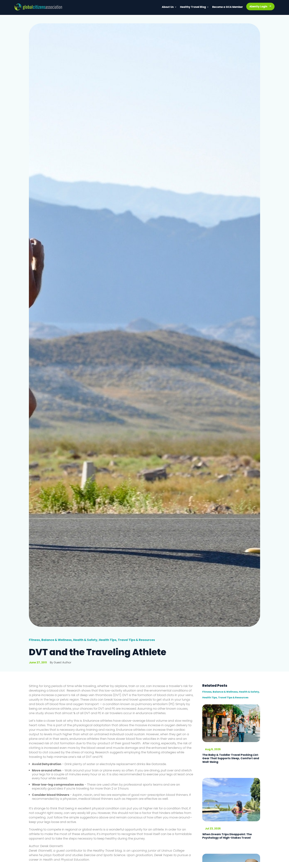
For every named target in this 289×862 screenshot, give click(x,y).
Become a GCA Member (224, 7)
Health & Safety (85, 640)
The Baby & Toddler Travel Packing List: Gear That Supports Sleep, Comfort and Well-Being (230, 758)
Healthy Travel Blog (187, 7)
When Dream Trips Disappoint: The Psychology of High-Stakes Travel (227, 836)
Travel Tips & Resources (136, 640)
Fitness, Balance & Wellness (50, 640)
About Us (160, 7)
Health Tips (107, 640)
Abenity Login (257, 7)
